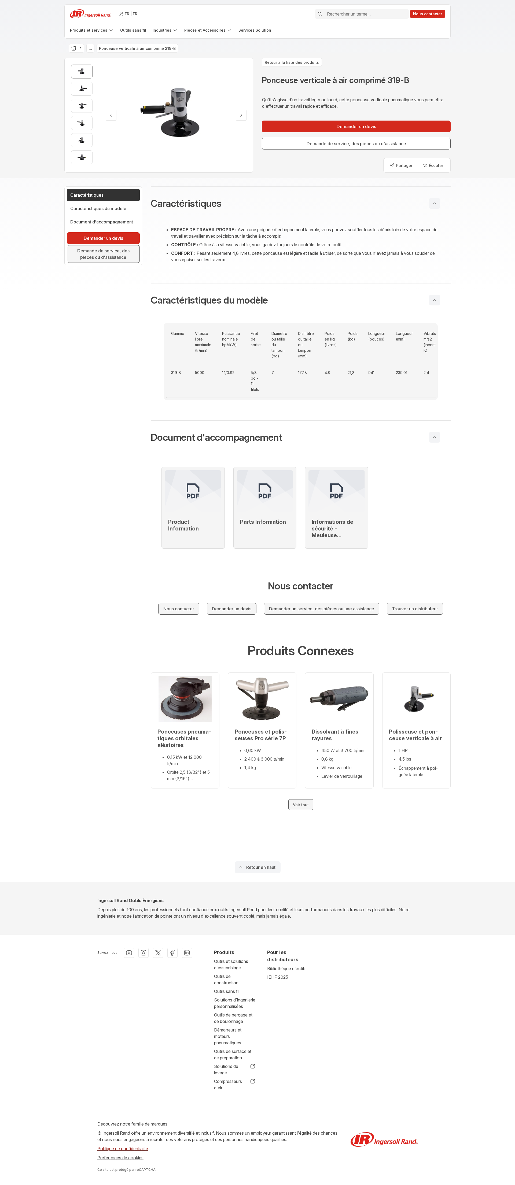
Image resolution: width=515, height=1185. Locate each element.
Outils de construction (226, 979)
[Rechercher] (320, 14)
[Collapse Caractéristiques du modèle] (434, 300)
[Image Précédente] (111, 115)
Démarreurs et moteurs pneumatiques (227, 1036)
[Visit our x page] (158, 953)
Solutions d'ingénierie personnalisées (234, 1003)
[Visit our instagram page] (143, 953)
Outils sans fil (226, 991)
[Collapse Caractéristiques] (434, 203)
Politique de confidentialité (122, 1148)
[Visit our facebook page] (172, 953)
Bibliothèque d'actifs (287, 968)
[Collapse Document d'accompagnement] (434, 437)
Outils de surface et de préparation (232, 1054)
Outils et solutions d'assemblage (231, 964)
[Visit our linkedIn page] (187, 953)
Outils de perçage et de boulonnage (233, 1018)
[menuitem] (92, 30)
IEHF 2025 (277, 977)
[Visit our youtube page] (129, 953)
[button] (301, 203)
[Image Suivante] (241, 115)
